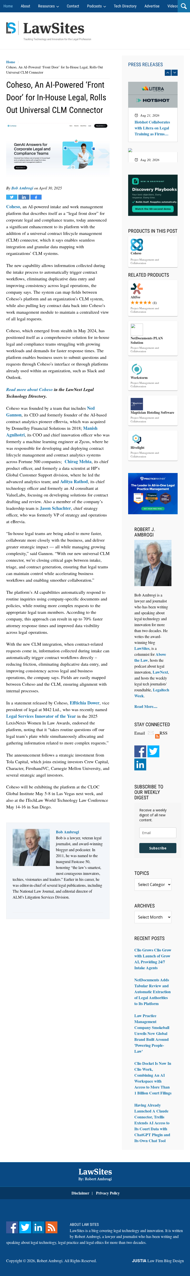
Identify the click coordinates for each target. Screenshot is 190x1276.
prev (168, 73)
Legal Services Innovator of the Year (41, 716)
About (25, 6)
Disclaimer (80, 1193)
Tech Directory (125, 6)
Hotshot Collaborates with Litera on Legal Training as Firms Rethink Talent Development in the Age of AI (152, 128)
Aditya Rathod (74, 481)
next (174, 73)
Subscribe (157, 848)
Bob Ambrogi (22, 188)
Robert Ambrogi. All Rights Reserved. (67, 1260)
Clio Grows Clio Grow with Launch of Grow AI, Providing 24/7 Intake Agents (152, 958)
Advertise (152, 6)
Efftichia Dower (84, 703)
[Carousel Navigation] (153, 73)
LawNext (160, 672)
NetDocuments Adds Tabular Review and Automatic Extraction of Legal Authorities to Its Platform (152, 991)
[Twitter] (153, 751)
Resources (46, 6)
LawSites (141, 648)
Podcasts (94, 6)
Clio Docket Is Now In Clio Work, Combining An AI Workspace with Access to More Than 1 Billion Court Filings (152, 1078)
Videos (172, 6)
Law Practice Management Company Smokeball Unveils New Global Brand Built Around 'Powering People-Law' (151, 1033)
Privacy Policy (108, 1193)
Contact (73, 6)
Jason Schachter (55, 508)
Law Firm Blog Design (158, 1260)
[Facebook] (140, 751)
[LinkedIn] (140, 764)
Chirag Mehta (78, 461)
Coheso (13, 206)
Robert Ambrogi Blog (48, 31)
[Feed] (51, 1227)
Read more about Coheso (29, 389)
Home (8, 6)
